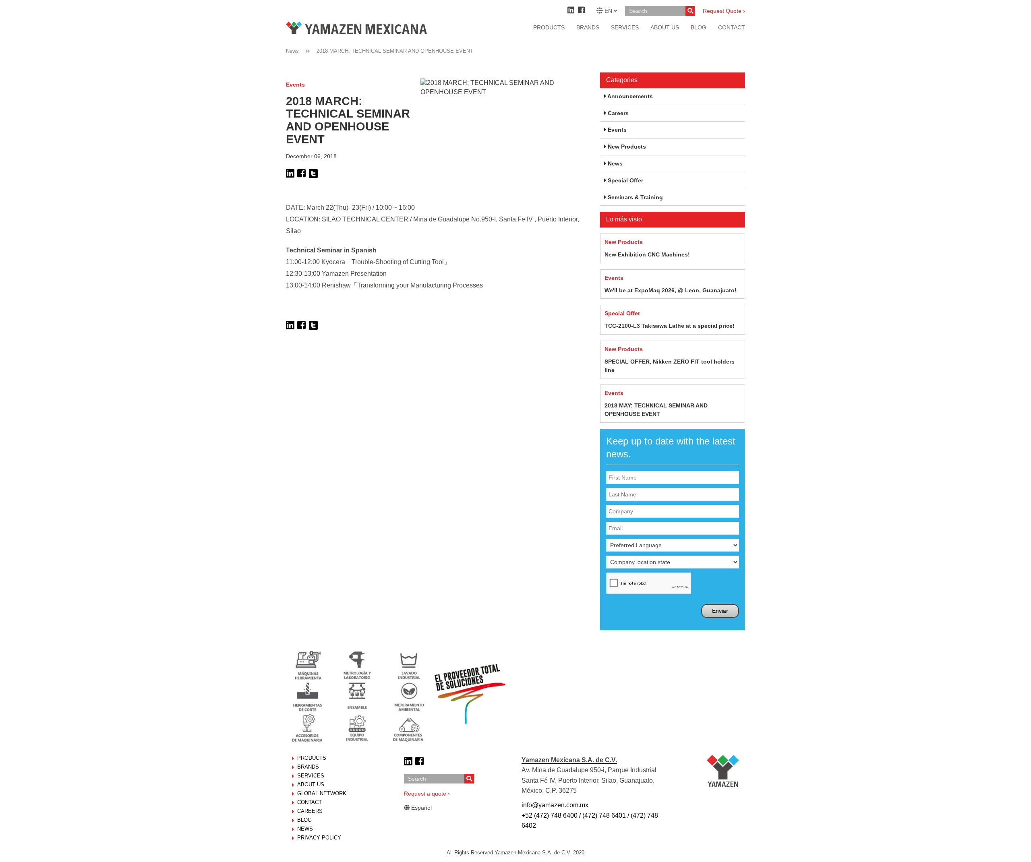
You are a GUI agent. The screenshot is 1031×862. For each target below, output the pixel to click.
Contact (309, 802)
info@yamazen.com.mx (555, 805)
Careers (310, 811)
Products (549, 27)
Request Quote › (724, 11)
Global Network (321, 793)
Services (625, 27)
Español (421, 807)
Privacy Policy (319, 838)
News (292, 51)
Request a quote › (427, 793)
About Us (310, 784)
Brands (587, 27)
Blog (304, 820)
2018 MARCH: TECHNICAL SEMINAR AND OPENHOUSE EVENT (395, 51)
